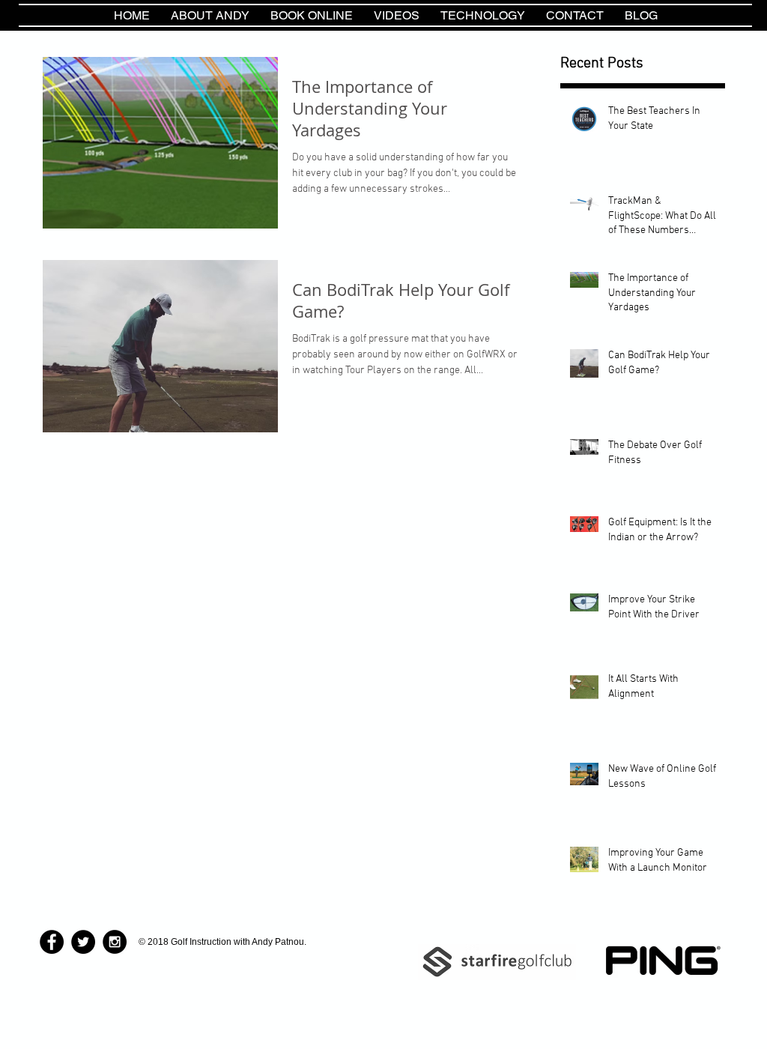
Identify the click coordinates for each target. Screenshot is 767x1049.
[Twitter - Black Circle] (83, 942)
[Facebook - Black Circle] (52, 942)
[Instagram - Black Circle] (115, 942)
